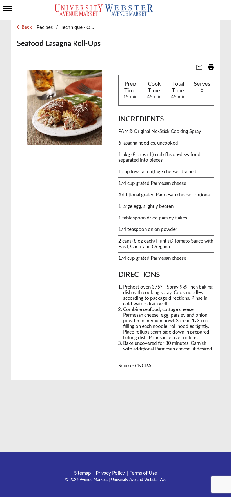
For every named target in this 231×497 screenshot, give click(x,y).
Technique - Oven (79, 27)
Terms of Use (143, 473)
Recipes (45, 27)
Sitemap (82, 473)
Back (26, 27)
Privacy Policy (110, 473)
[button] (197, 68)
